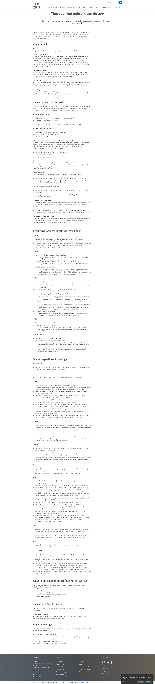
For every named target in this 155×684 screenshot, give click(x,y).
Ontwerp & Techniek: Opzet (81, 682)
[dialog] (137, 679)
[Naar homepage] (36, 5)
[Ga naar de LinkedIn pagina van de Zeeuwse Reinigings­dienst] (107, 662)
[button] (71, 7)
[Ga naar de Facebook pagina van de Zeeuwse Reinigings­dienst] (112, 662)
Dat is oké (148, 681)
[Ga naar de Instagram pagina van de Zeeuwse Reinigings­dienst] (103, 662)
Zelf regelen (62, 7)
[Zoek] (120, 2)
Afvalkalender (53, 7)
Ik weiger (140, 681)
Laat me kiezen (125, 681)
